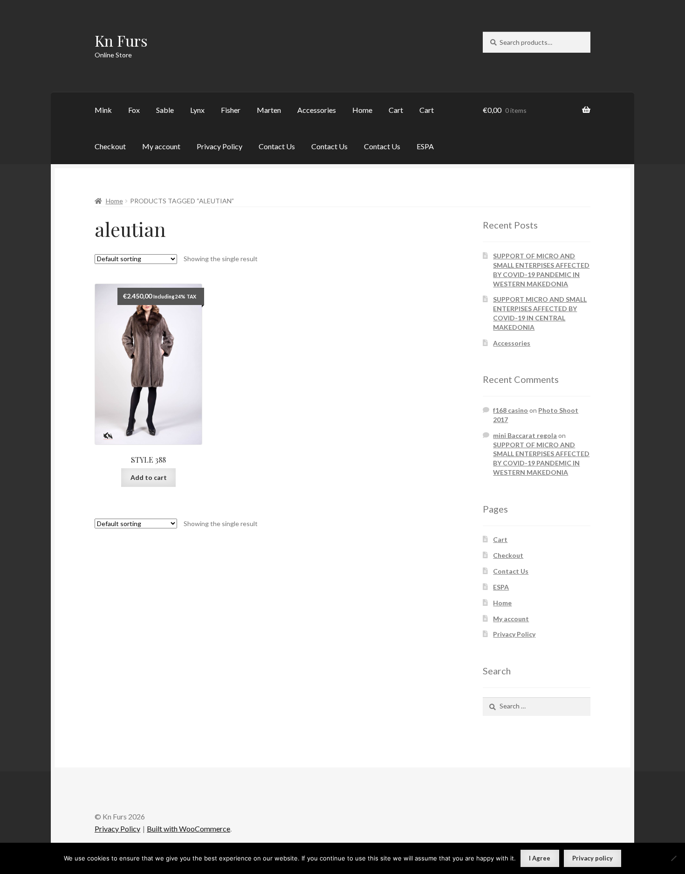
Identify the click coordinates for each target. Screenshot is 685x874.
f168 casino (510, 410)
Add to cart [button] (148, 477)
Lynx (197, 109)
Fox (134, 109)
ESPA (425, 146)
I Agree (539, 858)
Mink (103, 109)
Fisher (230, 109)
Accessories (316, 109)
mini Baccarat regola (525, 435)
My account (161, 146)
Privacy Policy (219, 146)
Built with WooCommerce (188, 828)
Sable (165, 109)
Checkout (110, 146)
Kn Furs (121, 40)
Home (362, 109)
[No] (673, 858)
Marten (269, 109)
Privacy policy (592, 858)
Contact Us (277, 146)
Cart (396, 109)
